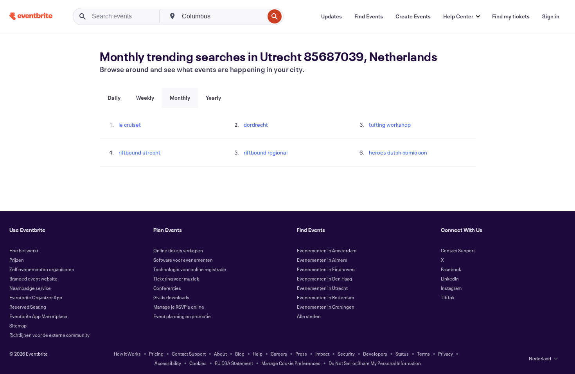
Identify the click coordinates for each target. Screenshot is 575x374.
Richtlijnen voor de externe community (49, 335)
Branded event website (33, 278)
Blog (239, 354)
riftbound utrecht (139, 152)
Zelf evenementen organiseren (41, 269)
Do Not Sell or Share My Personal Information (375, 363)
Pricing (156, 354)
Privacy (445, 354)
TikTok (448, 297)
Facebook (451, 269)
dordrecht (256, 124)
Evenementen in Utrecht (322, 288)
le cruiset (130, 124)
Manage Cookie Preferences (290, 363)
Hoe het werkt (23, 250)
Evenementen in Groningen (325, 307)
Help (257, 354)
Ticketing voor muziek (176, 278)
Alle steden (309, 316)
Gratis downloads (171, 297)
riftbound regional (266, 152)
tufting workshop (390, 124)
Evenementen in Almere (322, 260)
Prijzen (16, 260)
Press (301, 354)
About (220, 354)
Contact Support (458, 250)
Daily (114, 97)
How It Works (127, 354)
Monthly (180, 97)
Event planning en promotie (182, 316)
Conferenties (167, 288)
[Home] (30, 16)
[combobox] (222, 16)
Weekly (145, 97)
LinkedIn (450, 278)
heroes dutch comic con (398, 152)
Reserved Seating (27, 307)
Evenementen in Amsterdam (326, 250)
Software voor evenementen (183, 260)
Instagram (451, 288)
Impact (322, 354)
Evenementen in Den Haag (324, 278)
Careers (279, 354)
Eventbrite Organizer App (35, 297)
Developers (375, 354)
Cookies (198, 363)
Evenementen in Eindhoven (326, 269)
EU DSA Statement (234, 363)
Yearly (213, 97)
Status (402, 354)
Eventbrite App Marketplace (38, 316)
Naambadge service (30, 288)
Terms (423, 354)
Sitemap (18, 325)
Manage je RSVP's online (178, 307)
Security (346, 354)
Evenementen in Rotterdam (325, 297)
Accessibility (168, 363)
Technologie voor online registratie (189, 269)
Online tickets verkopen (178, 250)
